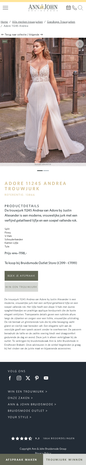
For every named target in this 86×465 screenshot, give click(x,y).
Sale (5, 41)
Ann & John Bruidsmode (30, 404)
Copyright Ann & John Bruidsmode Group (43, 448)
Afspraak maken (21, 459)
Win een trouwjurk (21, 286)
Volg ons (17, 371)
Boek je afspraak (21, 275)
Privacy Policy (43, 453)
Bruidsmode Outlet (26, 410)
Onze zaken (19, 398)
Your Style (18, 417)
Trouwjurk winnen (64, 459)
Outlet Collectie (43, 164)
